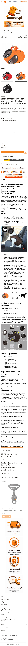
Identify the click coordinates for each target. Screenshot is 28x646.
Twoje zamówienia (5, 627)
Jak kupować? (4, 617)
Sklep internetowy (12, 644)
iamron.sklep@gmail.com (11, 32)
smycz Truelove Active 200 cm (8, 441)
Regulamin (3, 620)
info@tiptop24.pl (5, 473)
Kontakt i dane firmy (5, 599)
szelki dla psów (14, 440)
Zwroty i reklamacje (5, 612)
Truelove (3, 96)
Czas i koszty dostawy (5, 609)
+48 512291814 (5, 638)
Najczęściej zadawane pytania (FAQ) (8, 619)
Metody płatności (4, 608)
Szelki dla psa (24, 41)
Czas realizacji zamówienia (6, 610)
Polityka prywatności (5, 621)
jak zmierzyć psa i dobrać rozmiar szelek (15, 317)
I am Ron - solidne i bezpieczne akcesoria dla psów (10, 41)
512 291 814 (8, 30)
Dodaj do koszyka (12, 152)
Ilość (2, 143)
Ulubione (3, 630)
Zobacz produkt (6, 516)
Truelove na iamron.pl (19, 442)
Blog (2, 601)
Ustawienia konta (4, 628)
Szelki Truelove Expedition (8, 200)
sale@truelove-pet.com (6, 459)
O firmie (2, 602)
